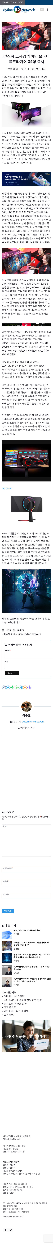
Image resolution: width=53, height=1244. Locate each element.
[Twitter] (10, 1230)
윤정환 (16, 949)
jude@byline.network (32, 721)
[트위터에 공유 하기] (8, 687)
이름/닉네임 (8, 868)
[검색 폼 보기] (42, 9)
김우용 (16, 934)
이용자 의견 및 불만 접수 (13, 1216)
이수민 (16, 985)
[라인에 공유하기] (12, 687)
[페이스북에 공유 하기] (4, 687)
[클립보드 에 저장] (29, 687)
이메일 (6, 881)
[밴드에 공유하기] (17, 687)
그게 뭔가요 (10, 1007)
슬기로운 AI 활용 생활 (15, 1003)
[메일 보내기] (25, 687)
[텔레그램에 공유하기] (21, 687)
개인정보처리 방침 (10, 1149)
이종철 (14, 69)
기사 (26, 51)
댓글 (5, 826)
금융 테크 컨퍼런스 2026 (12, 2)
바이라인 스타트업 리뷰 (16, 1011)
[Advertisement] (26, 777)
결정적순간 (9, 1014)
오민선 (16, 973)
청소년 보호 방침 (32, 1173)
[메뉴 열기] (47, 10)
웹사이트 (6, 894)
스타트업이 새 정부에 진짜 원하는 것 (23, 999)
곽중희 (16, 961)
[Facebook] (5, 1230)
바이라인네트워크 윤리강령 (14, 1146)
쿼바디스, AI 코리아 (14, 996)
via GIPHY (7, 488)
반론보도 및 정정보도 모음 (13, 1151)
